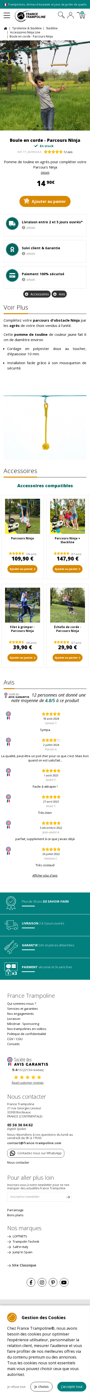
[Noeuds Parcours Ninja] (67, 516)
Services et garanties (22, 1008)
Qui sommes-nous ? (21, 1003)
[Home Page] (6, 28)
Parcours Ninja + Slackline (67, 540)
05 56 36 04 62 (20, 1125)
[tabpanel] (45, 85)
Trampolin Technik (25, 1241)
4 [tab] (50, 125)
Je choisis (41, 1386)
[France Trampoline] (33, 16)
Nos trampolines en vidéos (26, 1029)
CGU (19, 1039)
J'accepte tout (72, 1386)
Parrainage (15, 1210)
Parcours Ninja (22, 538)
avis (67, 152)
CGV (10, 1039)
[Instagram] (42, 1282)
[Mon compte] (70, 16)
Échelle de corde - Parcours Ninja (67, 629)
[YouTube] (64, 1282)
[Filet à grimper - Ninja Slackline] (22, 605)
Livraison (13, 1019)
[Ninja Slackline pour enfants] (22, 516)
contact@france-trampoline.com (34, 1143)
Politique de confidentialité (26, 1034)
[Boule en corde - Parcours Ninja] (45, 85)
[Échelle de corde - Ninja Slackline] (67, 605)
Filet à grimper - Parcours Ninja (22, 629)
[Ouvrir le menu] (7, 13)
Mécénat (13, 1024)
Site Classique (24, 1265)
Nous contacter (18, 1162)
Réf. (20, 152)
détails (30, 227)
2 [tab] (41, 125)
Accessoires (39, 294)
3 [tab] (46, 125)
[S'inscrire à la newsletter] (68, 1198)
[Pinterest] (53, 1282)
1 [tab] (37, 125)
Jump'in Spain (22, 1252)
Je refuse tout (16, 1387)
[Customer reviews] (27, 1061)
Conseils (13, 1044)
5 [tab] (54, 125)
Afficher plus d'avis (45, 875)
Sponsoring (30, 1024)
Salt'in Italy (20, 1247)
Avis (62, 294)
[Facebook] (31, 1282)
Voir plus (16, 307)
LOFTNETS (19, 1236)
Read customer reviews (27, 1083)
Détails (45, 173)
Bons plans (15, 1215)
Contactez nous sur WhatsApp (40, 1153)
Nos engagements (20, 1013)
